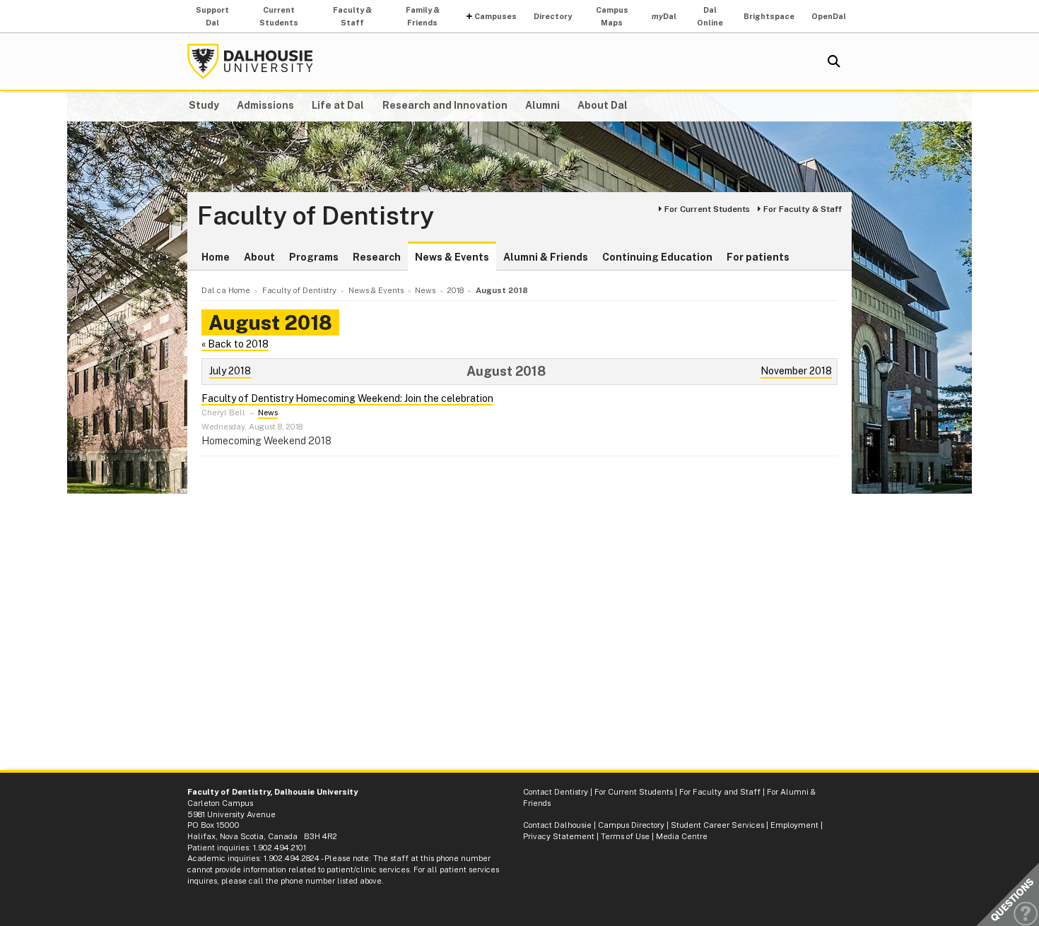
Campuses (495, 16)
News (268, 412)
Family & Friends (423, 16)
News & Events (452, 257)
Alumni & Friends (545, 257)
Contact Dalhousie (557, 825)
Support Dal (212, 16)
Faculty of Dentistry (315, 216)
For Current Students (707, 209)
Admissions (265, 105)
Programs (314, 257)
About (259, 257)
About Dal (602, 105)
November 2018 (796, 370)
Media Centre (682, 836)
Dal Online (710, 16)
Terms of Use (625, 836)
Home (215, 257)
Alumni (542, 105)
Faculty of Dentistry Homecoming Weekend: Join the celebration (347, 398)
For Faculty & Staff (802, 209)
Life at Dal (338, 105)
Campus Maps (612, 16)
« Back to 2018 (235, 344)
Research (377, 257)
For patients (758, 257)
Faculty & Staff (352, 16)
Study (204, 105)
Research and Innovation (444, 105)
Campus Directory (631, 825)
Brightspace (769, 16)
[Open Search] (834, 61)
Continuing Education (657, 257)
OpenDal (828, 16)
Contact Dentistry (555, 792)
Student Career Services (717, 825)
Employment (794, 825)
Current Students (278, 16)
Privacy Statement (558, 836)
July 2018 (230, 370)
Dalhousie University (250, 61)
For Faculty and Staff (720, 792)
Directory (553, 16)
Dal (664, 16)
